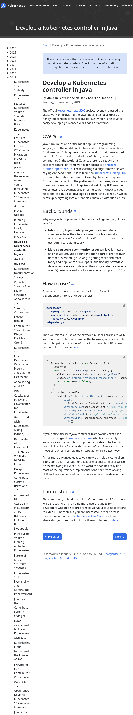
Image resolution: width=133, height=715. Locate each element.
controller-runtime (80, 438)
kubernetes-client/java (88, 516)
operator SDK (63, 169)
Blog (45, 45)
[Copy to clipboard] (124, 305)
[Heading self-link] (61, 136)
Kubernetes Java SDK (71, 110)
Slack (115, 520)
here (76, 347)
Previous (52, 537)
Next (120, 537)
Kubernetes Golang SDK (110, 173)
